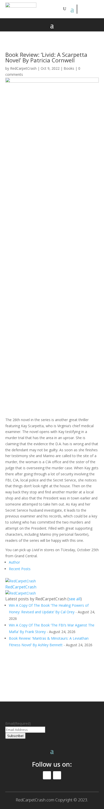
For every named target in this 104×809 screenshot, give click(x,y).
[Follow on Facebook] (81, 9)
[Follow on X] (92, 9)
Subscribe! (15, 735)
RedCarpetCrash (23, 68)
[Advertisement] (52, 183)
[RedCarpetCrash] (20, 581)
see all (75, 599)
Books (69, 68)
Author (14, 562)
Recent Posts (20, 568)
